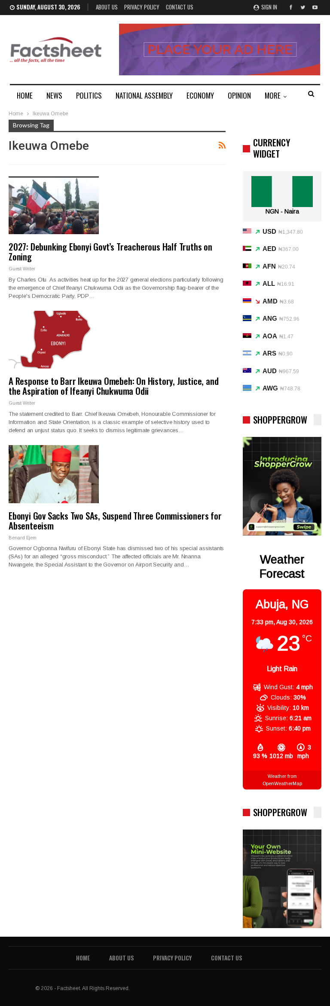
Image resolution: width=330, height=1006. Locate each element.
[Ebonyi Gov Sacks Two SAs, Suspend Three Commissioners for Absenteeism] (54, 474)
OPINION (239, 95)
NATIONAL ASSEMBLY (144, 95)
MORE (273, 95)
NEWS (54, 95)
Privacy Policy (141, 7)
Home (83, 957)
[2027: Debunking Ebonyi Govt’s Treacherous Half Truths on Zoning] (54, 205)
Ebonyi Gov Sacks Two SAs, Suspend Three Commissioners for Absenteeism (115, 520)
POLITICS (89, 95)
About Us (107, 7)
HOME (25, 95)
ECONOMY (200, 95)
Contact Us (179, 7)
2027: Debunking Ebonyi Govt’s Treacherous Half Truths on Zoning (110, 251)
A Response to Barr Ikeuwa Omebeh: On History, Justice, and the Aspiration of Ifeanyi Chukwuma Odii (113, 385)
